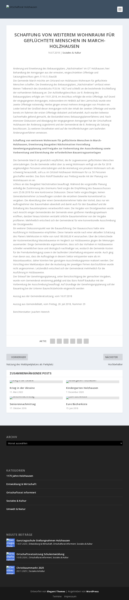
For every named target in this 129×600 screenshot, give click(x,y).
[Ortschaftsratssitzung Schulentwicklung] (10, 556)
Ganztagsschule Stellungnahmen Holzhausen (43, 540)
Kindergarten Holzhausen (82, 388)
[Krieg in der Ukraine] (36, 381)
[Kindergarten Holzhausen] (92, 381)
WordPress (92, 591)
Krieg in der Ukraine (22, 388)
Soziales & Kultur (71, 52)
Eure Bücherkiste (76, 404)
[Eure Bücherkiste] (92, 398)
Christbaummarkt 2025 (30, 567)
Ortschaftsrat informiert (21, 492)
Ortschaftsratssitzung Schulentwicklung (40, 554)
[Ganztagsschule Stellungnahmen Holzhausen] (10, 543)
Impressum (70, 596)
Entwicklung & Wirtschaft (21, 484)
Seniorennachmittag (23, 404)
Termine (57, 596)
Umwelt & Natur (16, 509)
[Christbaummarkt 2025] (10, 570)
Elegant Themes (56, 591)
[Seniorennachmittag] (36, 398)
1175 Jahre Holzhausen (19, 475)
